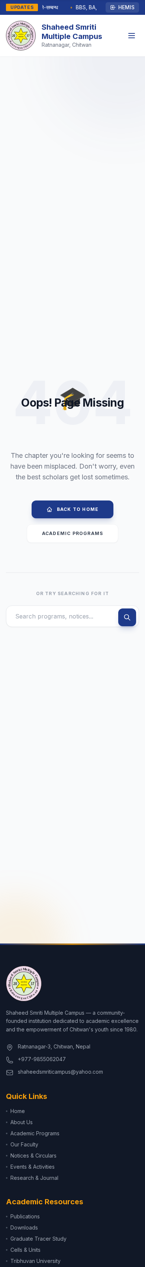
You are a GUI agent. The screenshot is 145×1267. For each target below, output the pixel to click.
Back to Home (78, 509)
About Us (21, 1122)
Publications (25, 1216)
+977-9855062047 (42, 1059)
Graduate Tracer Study (38, 1238)
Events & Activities (32, 1166)
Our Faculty (24, 1144)
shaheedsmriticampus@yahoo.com (60, 1072)
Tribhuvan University (35, 1261)
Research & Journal (34, 1178)
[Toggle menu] (131, 35)
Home (17, 1111)
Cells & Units (25, 1250)
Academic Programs (72, 533)
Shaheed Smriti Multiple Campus (72, 32)
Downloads (24, 1227)
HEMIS (126, 7)
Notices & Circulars (33, 1155)
